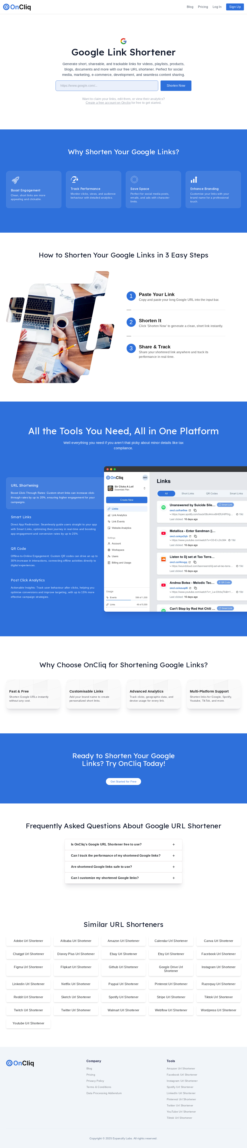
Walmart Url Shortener (123, 1010)
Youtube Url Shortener (28, 1023)
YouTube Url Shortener (181, 1111)
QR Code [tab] (18, 548)
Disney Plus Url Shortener (76, 954)
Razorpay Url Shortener (218, 984)
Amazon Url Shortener (123, 941)
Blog (190, 6)
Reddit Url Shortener (28, 997)
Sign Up (235, 6)
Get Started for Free (123, 781)
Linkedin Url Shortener (28, 984)
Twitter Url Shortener (76, 1010)
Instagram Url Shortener (219, 967)
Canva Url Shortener (218, 941)
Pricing (203, 6)
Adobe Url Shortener (28, 941)
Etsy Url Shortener (171, 954)
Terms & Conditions (98, 1086)
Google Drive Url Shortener (171, 969)
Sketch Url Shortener (76, 997)
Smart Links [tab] (21, 517)
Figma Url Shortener (28, 967)
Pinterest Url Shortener (171, 984)
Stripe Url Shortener (171, 997)
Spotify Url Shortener (123, 997)
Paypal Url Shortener (123, 984)
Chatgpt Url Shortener (28, 954)
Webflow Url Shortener (171, 1010)
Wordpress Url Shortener (218, 1010)
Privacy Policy (95, 1080)
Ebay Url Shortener (123, 954)
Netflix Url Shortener (75, 984)
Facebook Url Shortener (218, 954)
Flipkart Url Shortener (76, 967)
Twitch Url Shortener (28, 1010)
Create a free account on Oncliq (108, 102)
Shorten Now (176, 85)
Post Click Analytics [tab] (28, 580)
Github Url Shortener (123, 967)
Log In (217, 6)
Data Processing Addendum (104, 1093)
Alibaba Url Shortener (75, 941)
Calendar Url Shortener (171, 941)
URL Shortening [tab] (24, 485)
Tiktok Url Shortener (218, 997)
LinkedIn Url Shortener (181, 1093)
